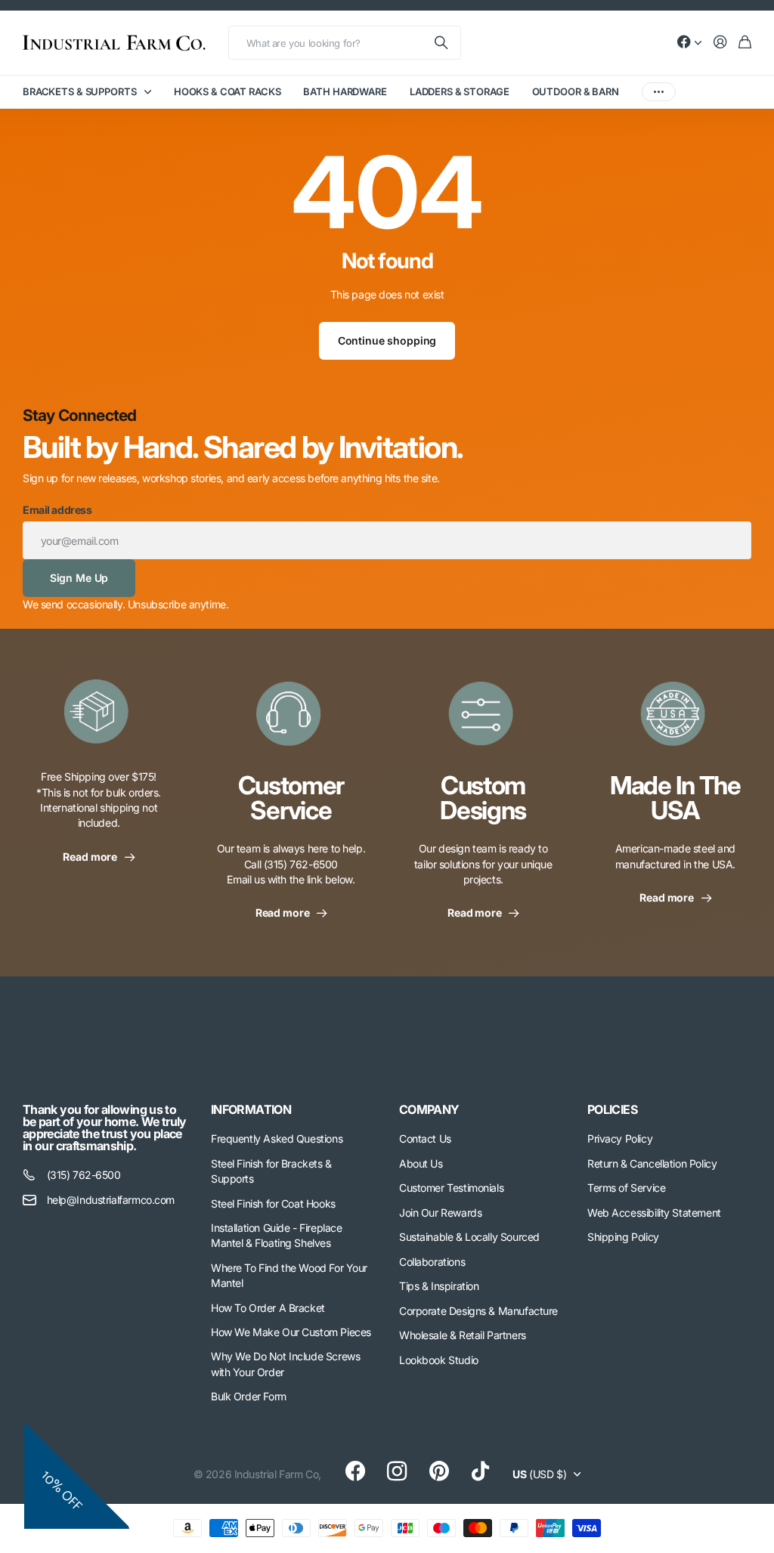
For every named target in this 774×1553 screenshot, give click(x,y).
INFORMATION (251, 1109)
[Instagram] (397, 1471)
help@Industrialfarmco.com (111, 1199)
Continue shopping (387, 340)
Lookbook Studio (438, 1359)
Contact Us (425, 1138)
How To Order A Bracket (268, 1307)
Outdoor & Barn (575, 91)
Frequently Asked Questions (276, 1138)
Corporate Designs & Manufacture (478, 1310)
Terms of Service (626, 1187)
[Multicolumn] (99, 720)
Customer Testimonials (451, 1187)
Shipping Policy (623, 1236)
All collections (151, 92)
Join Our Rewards (440, 1212)
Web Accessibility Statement (654, 1212)
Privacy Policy (619, 1138)
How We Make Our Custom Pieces (291, 1332)
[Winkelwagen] (744, 42)
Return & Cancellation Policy (652, 1163)
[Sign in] (720, 42)
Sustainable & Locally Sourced (469, 1236)
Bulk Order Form (248, 1396)
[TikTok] (480, 1471)
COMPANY (429, 1109)
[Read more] (689, 42)
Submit (442, 43)
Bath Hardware (344, 91)
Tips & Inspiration (438, 1285)
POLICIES (612, 1109)
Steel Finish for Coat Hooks (273, 1203)
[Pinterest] (439, 1471)
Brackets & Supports (80, 91)
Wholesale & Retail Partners (462, 1335)
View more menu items (659, 92)
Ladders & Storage (459, 91)
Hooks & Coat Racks (227, 91)
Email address (57, 509)
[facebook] (355, 1471)
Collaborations (432, 1261)
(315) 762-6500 (84, 1174)
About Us (421, 1163)
